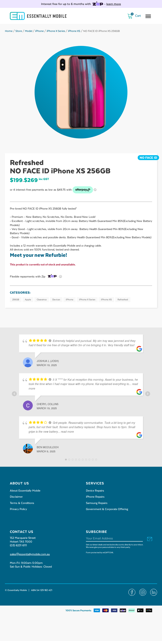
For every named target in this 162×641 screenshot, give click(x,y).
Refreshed (123, 299)
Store (18, 31)
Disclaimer (16, 496)
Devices (56, 299)
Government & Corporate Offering (107, 509)
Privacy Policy (18, 509)
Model (28, 31)
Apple (28, 299)
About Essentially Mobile (25, 490)
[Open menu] (148, 16)
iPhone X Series (56, 31)
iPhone (39, 31)
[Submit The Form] (149, 539)
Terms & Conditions (22, 503)
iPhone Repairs (95, 496)
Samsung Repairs (96, 503)
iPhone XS (74, 31)
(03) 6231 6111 (18, 545)
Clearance (42, 299)
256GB (15, 299)
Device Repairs (95, 490)
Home (8, 31)
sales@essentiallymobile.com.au (30, 554)
